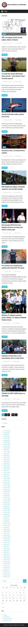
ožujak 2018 (6, 569)
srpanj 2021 (6, 518)
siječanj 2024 (6, 484)
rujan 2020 (6, 527)
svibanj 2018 (6, 565)
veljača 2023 (6, 497)
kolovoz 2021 (6, 516)
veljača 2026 (6, 442)
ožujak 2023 (6, 495)
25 (13, 414)
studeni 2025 (6, 446)
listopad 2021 (6, 514)
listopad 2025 (6, 448)
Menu (5, 11)
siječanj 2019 (6, 556)
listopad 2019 (6, 540)
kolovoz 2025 (6, 451)
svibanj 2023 (6, 493)
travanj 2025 (6, 459)
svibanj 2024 (6, 478)
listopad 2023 (6, 489)
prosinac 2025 (7, 444)
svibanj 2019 (6, 548)
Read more (4, 54)
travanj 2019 (6, 550)
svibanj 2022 (6, 506)
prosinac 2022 (7, 499)
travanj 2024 (6, 480)
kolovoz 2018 (6, 563)
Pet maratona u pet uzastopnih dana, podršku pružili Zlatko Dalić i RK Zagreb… (13, 266)
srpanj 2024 (6, 474)
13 (13, 595)
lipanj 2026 (6, 434)
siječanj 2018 (6, 573)
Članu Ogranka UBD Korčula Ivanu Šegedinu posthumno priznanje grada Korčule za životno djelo (12, 227)
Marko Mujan (18, 43)
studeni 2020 (6, 525)
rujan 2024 (6, 470)
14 (17, 595)
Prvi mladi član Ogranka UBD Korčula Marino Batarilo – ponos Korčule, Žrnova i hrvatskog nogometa (13, 75)
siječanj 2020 (6, 535)
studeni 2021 (6, 512)
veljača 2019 (6, 554)
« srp (3, 607)
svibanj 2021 (6, 520)
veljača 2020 (6, 533)
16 (24, 595)
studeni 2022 (6, 501)
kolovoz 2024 (6, 472)
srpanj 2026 (6, 432)
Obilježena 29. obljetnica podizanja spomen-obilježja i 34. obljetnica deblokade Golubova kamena (14, 317)
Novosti (4, 34)
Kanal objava (6, 617)
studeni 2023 (6, 487)
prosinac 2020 (7, 523)
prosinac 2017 (7, 575)
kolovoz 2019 (6, 542)
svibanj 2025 (6, 457)
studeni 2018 (6, 559)
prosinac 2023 (7, 485)
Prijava (5, 615)
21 (17, 598)
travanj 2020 (6, 529)
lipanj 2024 (6, 476)
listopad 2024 (6, 468)
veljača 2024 (6, 482)
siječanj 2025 (6, 465)
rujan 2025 (6, 449)
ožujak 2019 (6, 552)
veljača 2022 (6, 508)
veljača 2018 (6, 571)
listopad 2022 (6, 503)
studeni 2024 (6, 467)
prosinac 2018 (7, 558)
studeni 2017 (6, 576)
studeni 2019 (6, 539)
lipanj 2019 (6, 546)
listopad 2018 (6, 561)
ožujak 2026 (6, 440)
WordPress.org (7, 620)
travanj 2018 (6, 567)
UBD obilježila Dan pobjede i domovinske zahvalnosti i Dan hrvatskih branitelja (13, 187)
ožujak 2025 (6, 461)
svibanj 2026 (6, 436)
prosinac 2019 (7, 537)
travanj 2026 (6, 438)
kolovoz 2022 (6, 504)
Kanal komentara (7, 618)
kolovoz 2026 (6, 431)
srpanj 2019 (6, 544)
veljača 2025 (6, 463)
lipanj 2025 (6, 455)
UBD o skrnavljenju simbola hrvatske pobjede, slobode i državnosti (12, 38)
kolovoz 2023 (6, 491)
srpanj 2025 (6, 453)
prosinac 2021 (7, 510)
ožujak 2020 (6, 531)
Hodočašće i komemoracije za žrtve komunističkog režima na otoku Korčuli (13, 357)
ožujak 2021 (6, 521)
